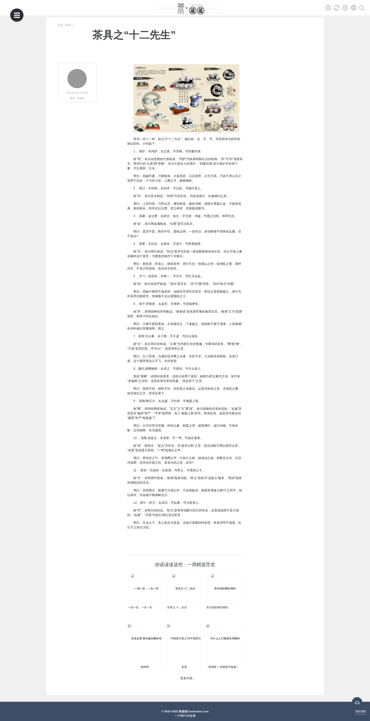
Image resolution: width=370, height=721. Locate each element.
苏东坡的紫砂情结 (217, 607)
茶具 (68, 25)
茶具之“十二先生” (177, 607)
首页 (60, 25)
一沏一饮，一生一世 (140, 607)
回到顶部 (360, 711)
